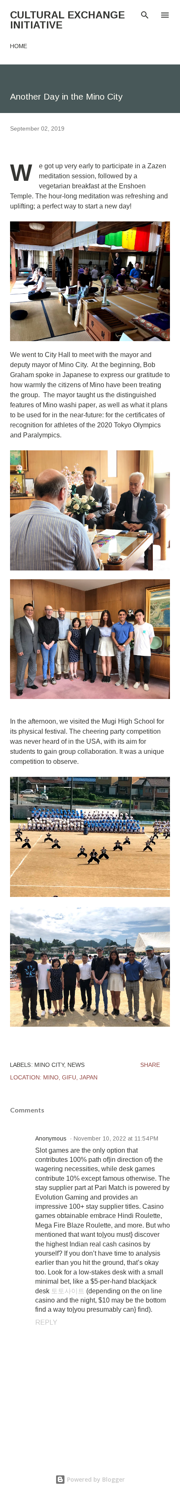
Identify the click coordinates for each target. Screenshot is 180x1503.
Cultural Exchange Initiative (67, 20)
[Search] (145, 15)
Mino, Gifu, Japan (70, 1077)
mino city (49, 1064)
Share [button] (150, 1064)
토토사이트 (68, 1291)
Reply (46, 1322)
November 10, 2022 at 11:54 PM (116, 1138)
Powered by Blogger (95, 1479)
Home (18, 46)
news (76, 1064)
